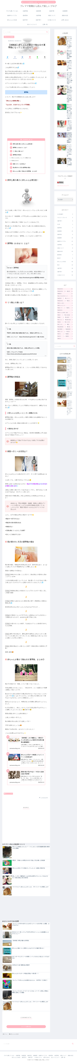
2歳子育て (65, 271)
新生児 (65, 258)
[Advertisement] (26, 125)
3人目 (65, 224)
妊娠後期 (65, 237)
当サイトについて (55, 1057)
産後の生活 (65, 251)
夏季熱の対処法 (17, 154)
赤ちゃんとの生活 (8, 793)
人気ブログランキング (62, 185)
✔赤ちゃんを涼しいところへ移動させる (21, 157)
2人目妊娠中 (65, 214)
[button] (47, 32)
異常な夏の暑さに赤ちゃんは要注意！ (23, 144)
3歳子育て (65, 220)
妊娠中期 (65, 234)
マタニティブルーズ (65, 217)
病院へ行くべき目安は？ (19, 164)
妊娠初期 (65, 231)
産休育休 (65, 254)
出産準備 (65, 244)
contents (25, 139)
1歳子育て (65, 268)
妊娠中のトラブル (65, 241)
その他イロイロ (65, 275)
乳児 (65, 265)
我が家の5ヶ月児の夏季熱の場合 (21, 167)
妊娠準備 (65, 227)
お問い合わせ (46, 1057)
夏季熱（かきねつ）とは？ (20, 147)
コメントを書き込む (26, 1026)
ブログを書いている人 (9, 1055)
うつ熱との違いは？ (18, 151)
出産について (65, 248)
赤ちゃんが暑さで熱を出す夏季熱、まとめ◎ (25, 171)
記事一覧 (63, 1057)
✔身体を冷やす (15, 160)
